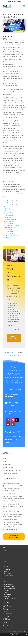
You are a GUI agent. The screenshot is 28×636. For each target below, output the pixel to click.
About (5, 550)
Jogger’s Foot (8, 213)
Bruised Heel (8, 207)
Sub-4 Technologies (9, 586)
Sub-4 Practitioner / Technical (12, 470)
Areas (5, 560)
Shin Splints (8, 229)
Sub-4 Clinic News (9, 467)
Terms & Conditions (9, 575)
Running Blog (7, 464)
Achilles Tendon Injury (11, 203)
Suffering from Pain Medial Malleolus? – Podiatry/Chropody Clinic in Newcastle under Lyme (13, 506)
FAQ (5, 562)
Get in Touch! (15, 389)
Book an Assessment (14, 337)
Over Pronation (9, 221)
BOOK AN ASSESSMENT (14, 536)
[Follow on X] (17, 420)
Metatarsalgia (8, 215)
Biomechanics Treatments (10, 554)
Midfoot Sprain (9, 217)
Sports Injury (7, 596)
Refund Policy (7, 573)
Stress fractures (9, 233)
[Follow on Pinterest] (13, 424)
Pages (5, 592)
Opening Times (16, 431)
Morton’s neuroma (10, 219)
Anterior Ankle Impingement (13, 205)
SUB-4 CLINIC (11, 352)
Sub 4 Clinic (15, 631)
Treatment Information (10, 474)
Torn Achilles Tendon (11, 235)
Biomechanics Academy (9, 588)
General (5, 461)
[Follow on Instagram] (13, 420)
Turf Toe (6, 237)
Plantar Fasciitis (9, 223)
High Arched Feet (9, 211)
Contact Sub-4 (7, 558)
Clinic (5, 552)
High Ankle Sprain (10, 209)
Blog (4, 458)
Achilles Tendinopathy (11, 201)
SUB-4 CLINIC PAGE (14, 356)
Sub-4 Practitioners (8, 584)
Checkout (6, 571)
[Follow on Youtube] (8, 424)
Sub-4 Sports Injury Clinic (10, 598)
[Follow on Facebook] (8, 420)
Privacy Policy (7, 577)
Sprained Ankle (9, 231)
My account (7, 569)
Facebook (6, 590)
